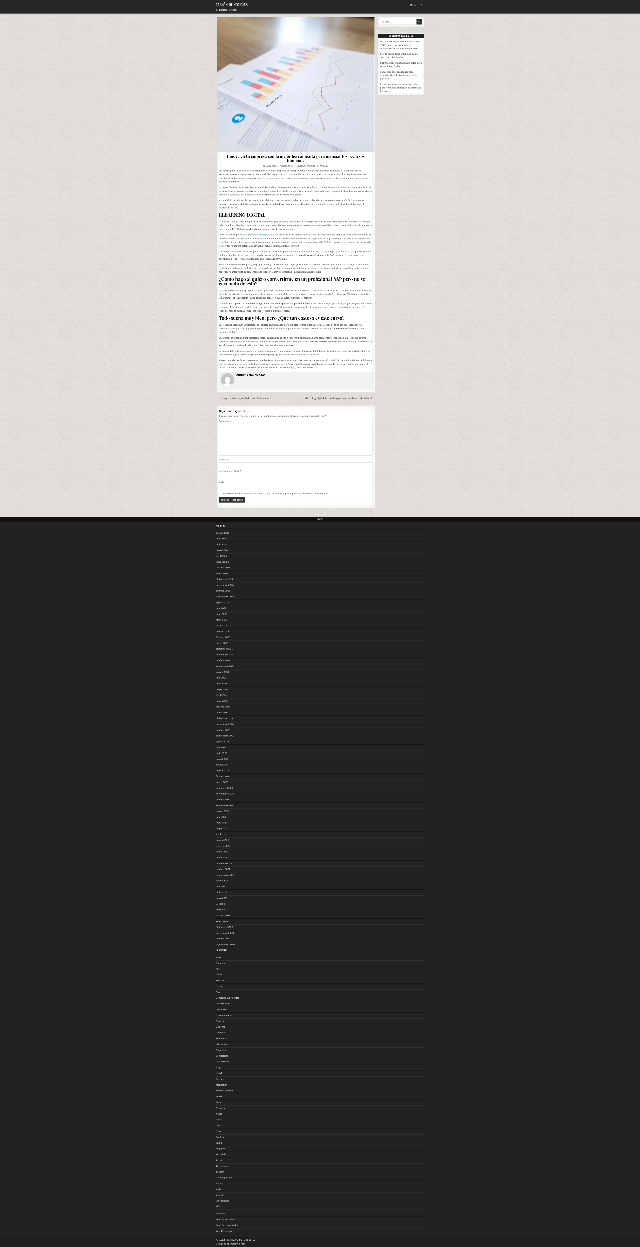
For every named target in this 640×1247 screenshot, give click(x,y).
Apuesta (220, 963)
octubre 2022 (223, 799)
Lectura (220, 1079)
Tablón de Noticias (232, 4)
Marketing (221, 1085)
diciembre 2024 (224, 648)
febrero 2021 (223, 915)
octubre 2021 (223, 869)
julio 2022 (221, 817)
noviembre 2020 (225, 933)
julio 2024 (221, 677)
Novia (219, 1119)
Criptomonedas (224, 1015)
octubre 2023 (223, 730)
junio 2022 (221, 822)
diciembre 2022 (224, 788)
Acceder (220, 1213)
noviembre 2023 (225, 724)
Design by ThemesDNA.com (230, 1244)
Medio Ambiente (225, 1090)
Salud (219, 1143)
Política (220, 1137)
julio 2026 (221, 538)
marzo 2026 (222, 562)
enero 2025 (222, 643)
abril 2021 (221, 904)
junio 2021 (221, 892)
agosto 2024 (222, 672)
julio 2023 (221, 747)
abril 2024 (221, 695)
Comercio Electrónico (227, 998)
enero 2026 (222, 573)
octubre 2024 (223, 660)
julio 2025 (221, 608)
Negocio (220, 1108)
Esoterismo (222, 1056)
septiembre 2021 (225, 875)
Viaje (218, 1189)
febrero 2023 (223, 776)
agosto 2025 (222, 602)
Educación (221, 1044)
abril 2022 (221, 834)
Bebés (219, 974)
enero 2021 (222, 921)
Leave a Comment (307, 166)
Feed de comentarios (227, 1225)
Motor (219, 1102)
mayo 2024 (222, 689)
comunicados (272, 166)
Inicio (413, 4)
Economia (324, 166)
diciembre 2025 (224, 579)
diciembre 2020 (224, 927)
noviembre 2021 (224, 863)
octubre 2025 (223, 591)
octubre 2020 (223, 938)
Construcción (223, 1003)
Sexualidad (221, 1154)
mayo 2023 (222, 759)
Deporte (220, 1027)
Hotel (219, 1073)
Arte (218, 969)
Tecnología (222, 1166)
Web (221, 482)
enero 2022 (222, 851)
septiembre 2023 (225, 735)
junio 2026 (221, 544)
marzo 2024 (222, 701)
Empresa (221, 1050)
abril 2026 (221, 556)
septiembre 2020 (225, 944)
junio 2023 (221, 753)
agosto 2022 (222, 811)
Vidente (220, 1195)
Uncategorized (224, 1177)
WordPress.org (224, 1231)
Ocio (218, 1131)
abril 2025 (221, 625)
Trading (220, 1172)
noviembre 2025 (225, 585)
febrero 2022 (223, 846)
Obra (218, 1125)
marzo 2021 (222, 909)
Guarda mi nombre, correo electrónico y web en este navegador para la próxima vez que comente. (275, 493)
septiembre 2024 (225, 666)
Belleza (220, 980)
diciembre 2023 (224, 718)
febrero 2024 (223, 706)
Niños (219, 1114)
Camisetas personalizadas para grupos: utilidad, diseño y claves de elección (398, 75)
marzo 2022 (222, 840)
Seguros (220, 1148)
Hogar (219, 1067)
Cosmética (221, 1009)
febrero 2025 (223, 637)
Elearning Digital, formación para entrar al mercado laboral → (339, 398)
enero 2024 (222, 712)
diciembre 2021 (224, 857)
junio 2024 (221, 683)
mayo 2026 (222, 550)
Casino (219, 986)
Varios (219, 1183)
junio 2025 (221, 614)
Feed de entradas (225, 1219)
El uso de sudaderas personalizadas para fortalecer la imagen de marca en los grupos (400, 87)
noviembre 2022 (225, 793)
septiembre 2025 (225, 596)
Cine (218, 992)
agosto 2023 (222, 741)
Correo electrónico (230, 471)
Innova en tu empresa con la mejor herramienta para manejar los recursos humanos (296, 158)
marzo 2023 (222, 770)
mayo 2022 (222, 828)
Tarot (219, 1160)
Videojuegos (222, 1201)
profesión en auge (257, 234)
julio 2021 (221, 886)
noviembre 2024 (225, 654)
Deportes (221, 1032)
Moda (219, 1096)
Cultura (220, 1021)
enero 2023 (222, 782)
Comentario (225, 421)
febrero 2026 (223, 567)
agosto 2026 (222, 533)
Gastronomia (223, 1061)
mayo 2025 (222, 620)
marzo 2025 (222, 631)
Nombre (224, 459)
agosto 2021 (222, 880)
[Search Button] (421, 5)
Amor (219, 957)
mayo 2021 (221, 898)
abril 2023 (221, 764)
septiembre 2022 (225, 805)
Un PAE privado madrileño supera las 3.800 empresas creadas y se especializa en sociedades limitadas (400, 45)
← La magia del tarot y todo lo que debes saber (243, 398)
